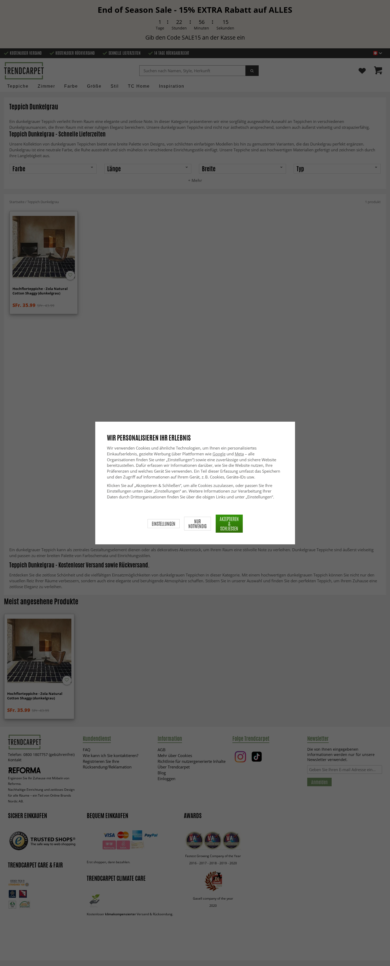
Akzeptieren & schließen (229, 523)
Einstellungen (163, 523)
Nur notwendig (197, 523)
